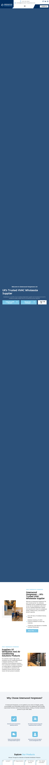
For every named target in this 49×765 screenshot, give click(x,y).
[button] (25, 6)
